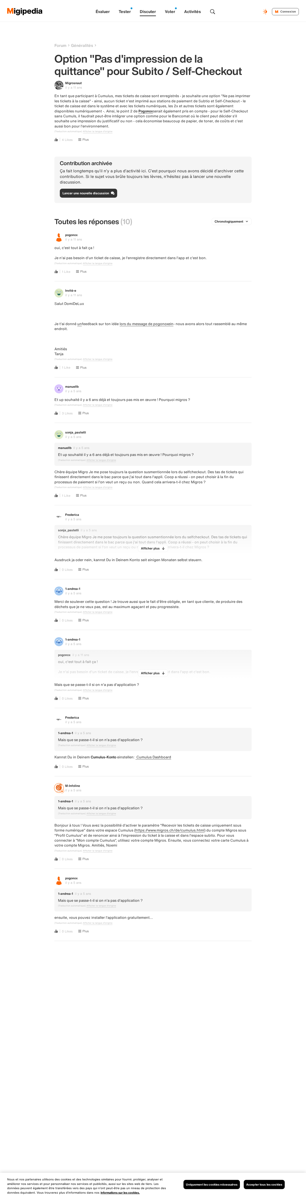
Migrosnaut (73, 83)
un (79, 323)
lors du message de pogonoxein (146, 323)
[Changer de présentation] (265, 11)
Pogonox (145, 111)
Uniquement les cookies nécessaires (211, 1184)
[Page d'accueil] (25, 11)
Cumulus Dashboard (153, 757)
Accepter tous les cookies (264, 1184)
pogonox (71, 234)
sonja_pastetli (75, 432)
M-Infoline (72, 785)
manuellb (72, 386)
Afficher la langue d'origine (97, 131)
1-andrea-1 (72, 588)
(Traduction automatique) (68, 131)
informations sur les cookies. (120, 1192)
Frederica (72, 514)
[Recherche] (212, 11)
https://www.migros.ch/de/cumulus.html (169, 830)
